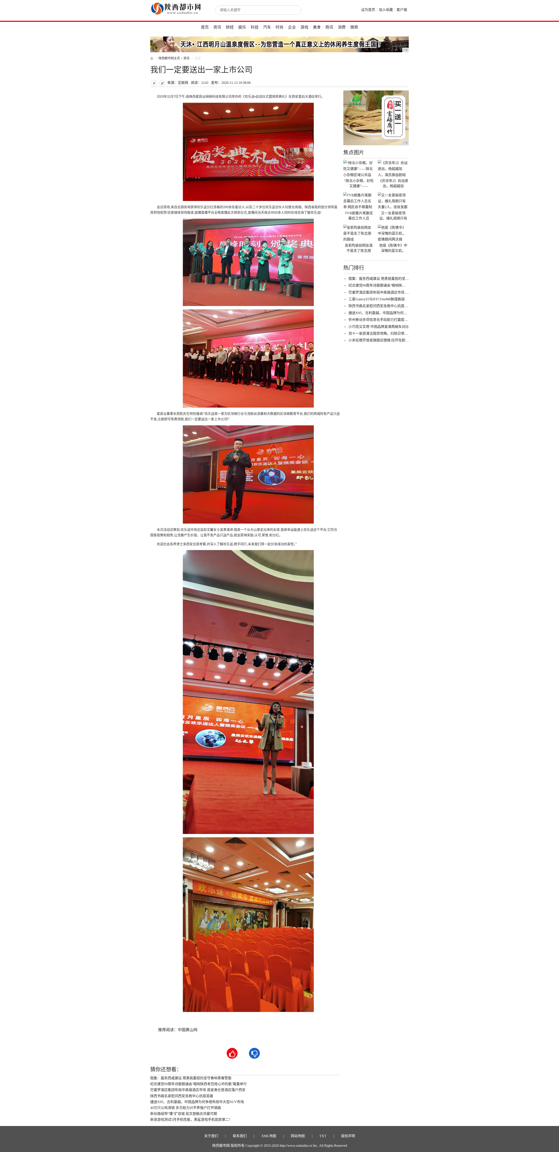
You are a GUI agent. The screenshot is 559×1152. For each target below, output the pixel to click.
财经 (230, 27)
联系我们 (240, 1136)
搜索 (293, 10)
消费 (342, 27)
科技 (255, 27)
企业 (292, 27)
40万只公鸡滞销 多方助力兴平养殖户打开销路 (185, 1108)
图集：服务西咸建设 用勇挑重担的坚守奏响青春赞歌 (190, 1078)
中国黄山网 (187, 1030)
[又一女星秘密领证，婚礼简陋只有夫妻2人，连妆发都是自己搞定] (393, 201)
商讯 (329, 27)
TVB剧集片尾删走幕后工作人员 (359, 215)
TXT (322, 1136)
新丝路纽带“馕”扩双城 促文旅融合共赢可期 (183, 1114)
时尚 (279, 27)
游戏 (304, 27)
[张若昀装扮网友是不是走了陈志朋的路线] (358, 233)
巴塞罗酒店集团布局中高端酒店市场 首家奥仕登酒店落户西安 (197, 1090)
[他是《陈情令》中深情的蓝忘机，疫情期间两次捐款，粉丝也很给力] (393, 233)
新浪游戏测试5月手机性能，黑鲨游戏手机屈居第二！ (191, 1119)
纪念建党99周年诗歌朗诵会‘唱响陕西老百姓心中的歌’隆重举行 (198, 1084)
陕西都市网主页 (169, 58)
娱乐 (242, 27)
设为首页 (368, 10)
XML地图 (268, 1136)
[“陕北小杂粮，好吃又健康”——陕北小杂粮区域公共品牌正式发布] (358, 168)
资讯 (217, 27)
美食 (317, 27)
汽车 (267, 27)
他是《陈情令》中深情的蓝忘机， (393, 248)
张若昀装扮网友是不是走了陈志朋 (359, 248)
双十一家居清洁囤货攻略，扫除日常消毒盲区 (383, 333)
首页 (205, 27)
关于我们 (211, 1136)
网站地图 (298, 1136)
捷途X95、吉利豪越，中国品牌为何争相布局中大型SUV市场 (197, 1102)
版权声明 (348, 1136)
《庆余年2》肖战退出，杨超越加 (393, 183)
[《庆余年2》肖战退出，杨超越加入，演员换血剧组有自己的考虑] (393, 168)
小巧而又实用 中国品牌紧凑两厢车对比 (379, 327)
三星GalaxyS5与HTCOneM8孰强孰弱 (377, 299)
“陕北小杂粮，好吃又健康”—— (359, 183)
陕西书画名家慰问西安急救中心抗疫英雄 (181, 1096)
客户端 (402, 10)
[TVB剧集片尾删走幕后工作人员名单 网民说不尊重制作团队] (358, 201)
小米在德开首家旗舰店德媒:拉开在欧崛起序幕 (384, 340)
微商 (354, 27)
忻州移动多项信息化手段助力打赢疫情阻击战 (383, 320)
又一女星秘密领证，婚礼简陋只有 (393, 215)
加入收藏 (386, 10)
